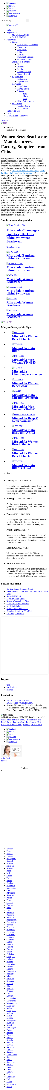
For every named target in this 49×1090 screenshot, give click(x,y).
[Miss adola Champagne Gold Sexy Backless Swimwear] (17, 368)
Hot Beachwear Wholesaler (21, 723)
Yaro (25, 93)
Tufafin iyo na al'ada (15, 613)
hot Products (12, 687)
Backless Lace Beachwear (24, 722)
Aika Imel (5, 758)
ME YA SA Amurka (20, 35)
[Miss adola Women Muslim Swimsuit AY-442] (16, 391)
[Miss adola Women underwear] (17, 344)
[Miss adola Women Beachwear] (12, 275)
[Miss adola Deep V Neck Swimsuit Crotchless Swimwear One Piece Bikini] (23, 414)
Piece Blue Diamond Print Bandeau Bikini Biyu (27, 591)
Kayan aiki (16, 84)
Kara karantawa (13, 247)
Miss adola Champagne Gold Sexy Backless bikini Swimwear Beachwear (23, 236)
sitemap (10, 690)
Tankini (20, 54)
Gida (9, 30)
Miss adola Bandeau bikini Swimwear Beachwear (21, 258)
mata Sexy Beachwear (32, 724)
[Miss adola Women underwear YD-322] (17, 461)
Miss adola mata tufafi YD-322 (23, 466)
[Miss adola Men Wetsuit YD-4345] (18, 356)
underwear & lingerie (21, 62)
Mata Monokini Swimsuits (18, 603)
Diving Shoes (23, 89)
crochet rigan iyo (24, 59)
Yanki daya (22, 47)
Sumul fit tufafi (23, 74)
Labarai (10, 113)
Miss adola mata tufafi (23, 349)
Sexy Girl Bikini (14, 596)
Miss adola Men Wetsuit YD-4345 (24, 361)
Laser (42, 170)
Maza (25, 96)
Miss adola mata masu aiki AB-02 (23, 431)
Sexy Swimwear (25, 173)
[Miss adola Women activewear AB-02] (17, 426)
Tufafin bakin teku (33, 720)
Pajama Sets (22, 81)
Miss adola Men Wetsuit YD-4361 (24, 408)
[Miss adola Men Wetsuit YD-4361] (18, 403)
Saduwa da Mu (13, 111)
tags (8, 685)
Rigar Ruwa (22, 108)
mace (25, 98)
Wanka (15, 42)
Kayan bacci (17, 76)
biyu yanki (22, 49)
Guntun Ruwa (23, 106)
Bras (19, 64)
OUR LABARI (19, 37)
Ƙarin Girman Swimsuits (17, 608)
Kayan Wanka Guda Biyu (18, 601)
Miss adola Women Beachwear (20, 280)
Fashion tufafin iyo (9, 173)
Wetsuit (20, 91)
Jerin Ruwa (17, 103)
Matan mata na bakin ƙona (12, 720)
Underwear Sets (24, 71)
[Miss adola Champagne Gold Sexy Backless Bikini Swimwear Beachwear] (18, 225)
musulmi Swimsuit (25, 57)
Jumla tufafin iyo (14, 606)
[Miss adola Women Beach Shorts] (18, 332)
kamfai (20, 69)
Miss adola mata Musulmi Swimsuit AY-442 (25, 397)
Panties (20, 67)
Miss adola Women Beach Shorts (25, 338)
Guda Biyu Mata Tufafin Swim (25, 170)
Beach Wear (6, 722)
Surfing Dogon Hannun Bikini (20, 589)
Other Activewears (25, 101)
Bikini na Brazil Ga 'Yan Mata (20, 611)
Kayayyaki (11, 40)
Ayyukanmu (12, 32)
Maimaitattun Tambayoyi (17, 116)
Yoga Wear (22, 86)
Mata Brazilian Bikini (16, 599)
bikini (19, 52)
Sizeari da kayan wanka (27, 44)
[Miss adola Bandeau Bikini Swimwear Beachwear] (12, 252)
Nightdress (22, 79)
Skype (4, 761)
